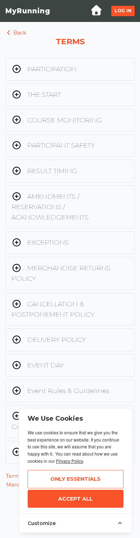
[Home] (96, 11)
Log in (123, 10)
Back (19, 33)
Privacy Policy (69, 461)
